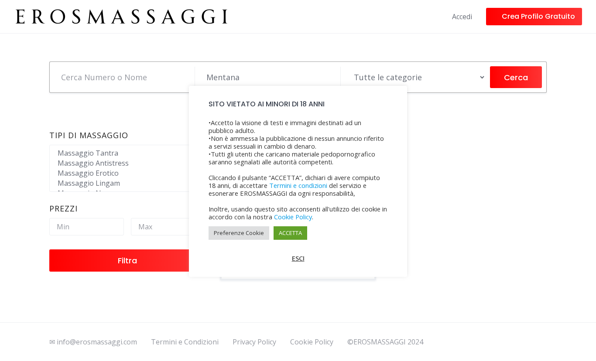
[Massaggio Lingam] (128, 183)
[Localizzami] (329, 77)
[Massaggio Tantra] (128, 153)
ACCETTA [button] (290, 233)
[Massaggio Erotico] (128, 173)
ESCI (298, 258)
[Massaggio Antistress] (128, 163)
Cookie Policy (311, 342)
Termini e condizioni (298, 185)
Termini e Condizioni (185, 342)
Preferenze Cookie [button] (239, 233)
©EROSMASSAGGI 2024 (385, 342)
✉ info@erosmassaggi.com (93, 342)
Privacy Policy (254, 342)
